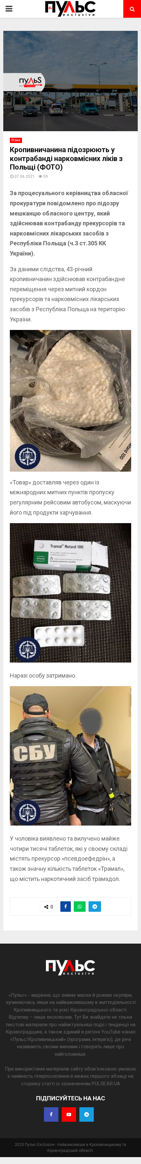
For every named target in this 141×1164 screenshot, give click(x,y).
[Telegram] (86, 1114)
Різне (15, 140)
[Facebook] (51, 1114)
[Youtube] (69, 1114)
